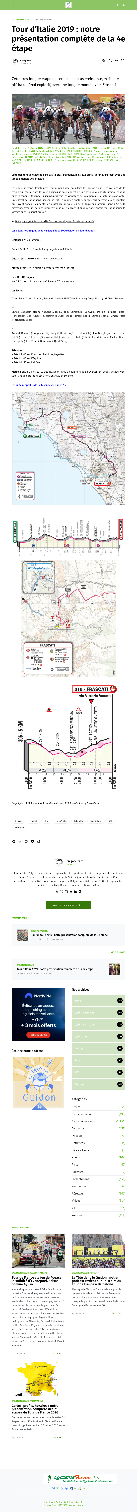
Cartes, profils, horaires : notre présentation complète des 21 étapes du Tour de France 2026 (35, 1409)
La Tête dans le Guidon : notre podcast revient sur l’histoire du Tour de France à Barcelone (96, 1281)
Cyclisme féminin (82, 1114)
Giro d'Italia (61, 821)
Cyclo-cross (79, 1128)
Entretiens (78, 1143)
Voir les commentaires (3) (67, 905)
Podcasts (77, 1172)
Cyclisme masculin (20, 19)
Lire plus (56, 1353)
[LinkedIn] (62, 1488)
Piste (75, 1164)
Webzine (77, 1215)
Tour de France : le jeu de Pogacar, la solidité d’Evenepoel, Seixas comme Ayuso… (37, 1281)
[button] (13, 5)
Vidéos (76, 1200)
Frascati (33, 821)
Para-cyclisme (80, 1150)
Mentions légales (76, 1505)
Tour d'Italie (95, 821)
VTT (74, 1208)
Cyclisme (19, 821)
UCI (110, 821)
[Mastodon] (66, 1488)
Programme (79, 1186)
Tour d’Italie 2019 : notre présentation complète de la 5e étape (55, 969)
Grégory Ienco (25, 60)
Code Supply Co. (71, 1502)
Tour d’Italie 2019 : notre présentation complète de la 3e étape (69, 935)
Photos (76, 1157)
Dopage (77, 1136)
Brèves (76, 1107)
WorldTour (19, 828)
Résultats (77, 1193)
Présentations (80, 1179)
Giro (46, 821)
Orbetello (78, 821)
